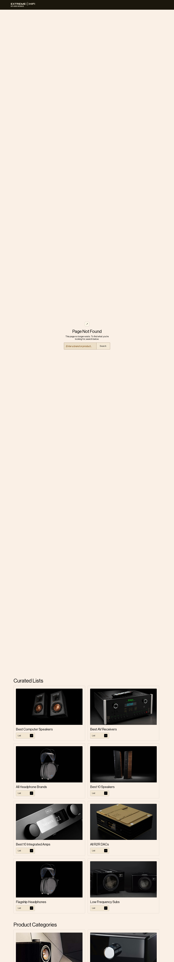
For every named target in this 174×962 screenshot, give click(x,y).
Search (103, 346)
